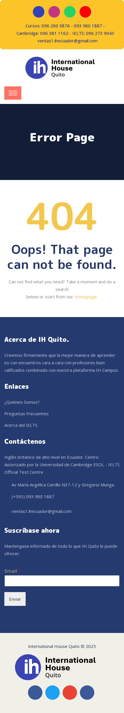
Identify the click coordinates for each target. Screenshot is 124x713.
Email (13, 571)
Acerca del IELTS (20, 425)
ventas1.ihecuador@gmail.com (42, 511)
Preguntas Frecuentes (26, 413)
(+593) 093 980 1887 (33, 496)
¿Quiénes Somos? (22, 402)
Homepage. (86, 296)
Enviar (15, 599)
